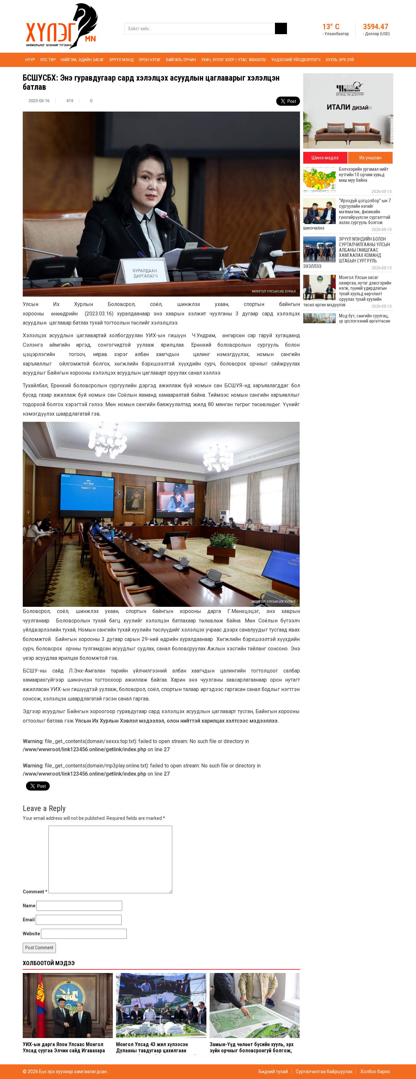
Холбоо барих (375, 1071)
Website (31, 933)
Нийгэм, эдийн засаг (82, 59)
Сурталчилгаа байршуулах (324, 1071)
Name (29, 905)
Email (29, 919)
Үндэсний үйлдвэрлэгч (295, 59)
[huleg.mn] (62, 26)
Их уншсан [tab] (370, 157)
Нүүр (30, 59)
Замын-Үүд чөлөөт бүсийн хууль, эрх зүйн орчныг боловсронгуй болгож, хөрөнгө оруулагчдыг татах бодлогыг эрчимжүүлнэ (253, 1053)
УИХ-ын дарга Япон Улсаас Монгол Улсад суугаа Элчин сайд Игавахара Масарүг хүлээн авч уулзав (64, 1050)
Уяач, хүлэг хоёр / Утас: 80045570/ (233, 59)
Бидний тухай (273, 1071)
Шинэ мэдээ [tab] (325, 157)
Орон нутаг (150, 59)
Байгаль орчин (181, 59)
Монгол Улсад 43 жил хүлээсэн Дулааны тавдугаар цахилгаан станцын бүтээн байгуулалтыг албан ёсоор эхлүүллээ (158, 1053)
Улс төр (48, 59)
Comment (35, 891)
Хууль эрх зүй (340, 59)
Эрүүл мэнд (121, 59)
